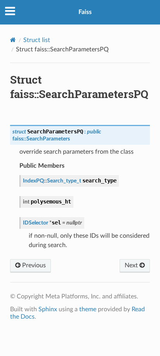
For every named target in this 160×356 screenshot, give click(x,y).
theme (87, 309)
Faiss (85, 12)
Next (132, 265)
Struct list (36, 40)
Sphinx (47, 309)
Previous (33, 265)
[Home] (13, 40)
